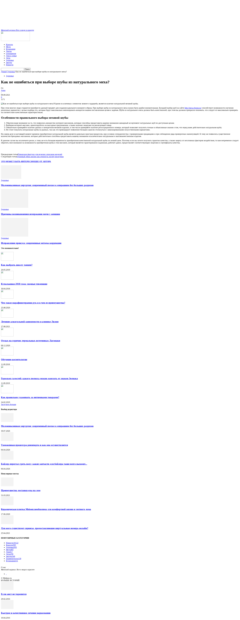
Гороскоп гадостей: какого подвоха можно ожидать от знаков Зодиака (39, 378)
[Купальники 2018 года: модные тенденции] (7, 279)
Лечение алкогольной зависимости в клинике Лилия (29, 321)
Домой (4, 72)
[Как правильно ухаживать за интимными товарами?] (7, 392)
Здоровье (10, 60)
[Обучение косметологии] (7, 355)
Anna (3, 90)
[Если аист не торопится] (7, 589)
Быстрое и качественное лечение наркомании (25, 613)
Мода (8, 47)
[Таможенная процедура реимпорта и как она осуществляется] (7, 440)
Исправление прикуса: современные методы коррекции (31, 243)
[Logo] (15, 40)
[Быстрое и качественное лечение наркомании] (7, 608)
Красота (9, 44)
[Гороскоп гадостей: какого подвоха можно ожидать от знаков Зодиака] (7, 374)
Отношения (11, 53)
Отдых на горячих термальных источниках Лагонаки (30, 340)
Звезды (9, 62)
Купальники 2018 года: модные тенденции (24, 284)
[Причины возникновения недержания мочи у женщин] (14, 207)
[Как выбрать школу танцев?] (7, 260)
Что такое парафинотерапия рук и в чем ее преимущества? (33, 302)
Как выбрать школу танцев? (16, 265)
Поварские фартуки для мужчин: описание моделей (40, 154)
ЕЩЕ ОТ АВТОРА (42, 161)
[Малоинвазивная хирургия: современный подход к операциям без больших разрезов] (11, 178)
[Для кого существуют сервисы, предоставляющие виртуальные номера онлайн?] (7, 523)
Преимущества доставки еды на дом (20, 490)
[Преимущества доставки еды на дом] (7, 485)
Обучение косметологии (14, 359)
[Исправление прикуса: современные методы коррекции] (14, 236)
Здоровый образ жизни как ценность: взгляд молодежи (40, 157)
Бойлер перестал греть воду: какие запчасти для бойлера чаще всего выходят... (44, 464)
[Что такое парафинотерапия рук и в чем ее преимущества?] (7, 298)
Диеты (9, 51)
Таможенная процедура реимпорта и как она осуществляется (34, 445)
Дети (8, 58)
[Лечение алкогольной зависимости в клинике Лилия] (7, 317)
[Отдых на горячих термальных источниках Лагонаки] (7, 336)
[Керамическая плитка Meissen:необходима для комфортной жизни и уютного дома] (7, 504)
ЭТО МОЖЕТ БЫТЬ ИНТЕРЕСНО (17, 161)
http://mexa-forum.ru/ (193, 108)
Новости (9, 65)
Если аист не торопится (13, 594)
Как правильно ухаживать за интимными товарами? (30, 397)
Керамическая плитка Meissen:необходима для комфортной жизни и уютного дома (46, 509)
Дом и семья (11, 56)
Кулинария (10, 49)
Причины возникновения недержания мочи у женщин (30, 214)
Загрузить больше (8, 404)
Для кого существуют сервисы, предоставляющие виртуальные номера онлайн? (44, 528)
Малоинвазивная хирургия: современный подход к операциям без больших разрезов (47, 185)
